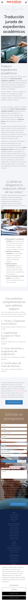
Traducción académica (14, 532)
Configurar (14, 589)
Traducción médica (14, 537)
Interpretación (14, 517)
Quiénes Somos (13, 519)
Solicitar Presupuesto (18, 504)
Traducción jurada (14, 515)
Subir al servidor (21, 461)
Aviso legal (14, 543)
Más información (14, 585)
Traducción (13, 514)
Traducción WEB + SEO (14, 535)
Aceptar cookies (14, 593)
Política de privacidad (13, 498)
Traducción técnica (14, 534)
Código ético (14, 545)
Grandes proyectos (14, 539)
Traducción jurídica (14, 530)
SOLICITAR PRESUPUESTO (14, 402)
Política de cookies (14, 552)
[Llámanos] (25, 2)
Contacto (14, 521)
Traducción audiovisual (14, 525)
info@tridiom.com (14, 560)
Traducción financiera (14, 528)
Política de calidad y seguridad (14, 548)
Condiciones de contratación (14, 546)
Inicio (14, 7)
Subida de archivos (6, 458)
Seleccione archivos (9, 461)
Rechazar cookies (14, 598)
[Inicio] (14, 2)
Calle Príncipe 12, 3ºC (14, 556)
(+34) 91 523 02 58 (17, 391)
